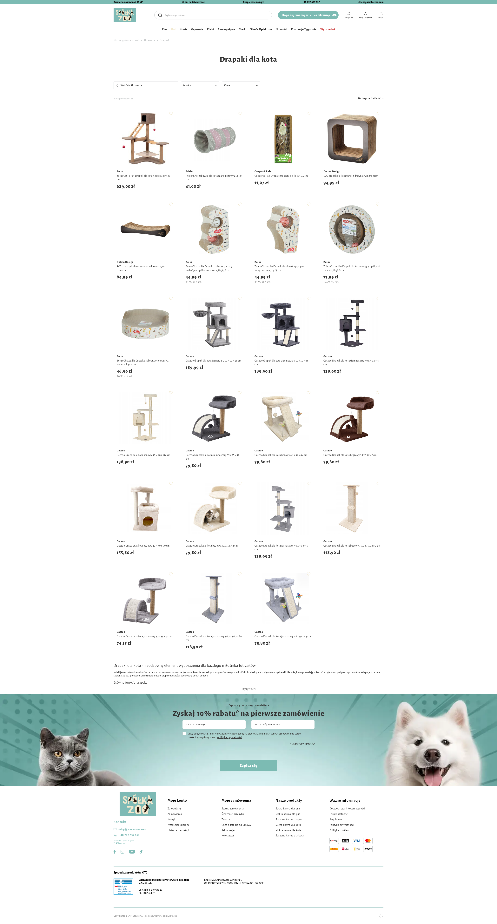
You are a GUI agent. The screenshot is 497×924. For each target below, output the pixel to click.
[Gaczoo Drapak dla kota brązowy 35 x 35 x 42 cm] (351, 418)
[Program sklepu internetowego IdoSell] (381, 916)
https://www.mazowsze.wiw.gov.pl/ (223, 879)
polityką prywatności (229, 737)
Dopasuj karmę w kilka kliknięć (306, 15)
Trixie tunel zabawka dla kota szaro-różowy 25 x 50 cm (214, 178)
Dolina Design (331, 171)
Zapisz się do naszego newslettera (248, 705)
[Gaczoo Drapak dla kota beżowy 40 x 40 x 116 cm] (145, 418)
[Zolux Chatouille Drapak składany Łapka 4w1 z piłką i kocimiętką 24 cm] (283, 230)
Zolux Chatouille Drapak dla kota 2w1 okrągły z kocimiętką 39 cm (143, 362)
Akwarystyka (226, 29)
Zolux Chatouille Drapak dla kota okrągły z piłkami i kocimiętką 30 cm (351, 268)
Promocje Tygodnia (303, 29)
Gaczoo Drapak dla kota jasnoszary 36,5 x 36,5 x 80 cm (214, 638)
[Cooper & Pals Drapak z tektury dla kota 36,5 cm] (283, 139)
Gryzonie (197, 29)
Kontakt (120, 822)
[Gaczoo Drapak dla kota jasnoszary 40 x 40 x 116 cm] (283, 509)
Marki (242, 29)
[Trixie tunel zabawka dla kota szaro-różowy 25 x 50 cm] (214, 139)
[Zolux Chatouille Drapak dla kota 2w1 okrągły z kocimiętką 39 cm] (145, 324)
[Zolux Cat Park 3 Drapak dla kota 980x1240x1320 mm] (145, 139)
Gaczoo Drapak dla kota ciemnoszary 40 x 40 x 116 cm (351, 362)
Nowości (281, 29)
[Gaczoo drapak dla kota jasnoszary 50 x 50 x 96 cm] (214, 324)
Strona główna (122, 40)
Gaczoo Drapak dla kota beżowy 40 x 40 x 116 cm (143, 455)
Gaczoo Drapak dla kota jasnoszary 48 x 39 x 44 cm (283, 636)
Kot (173, 29)
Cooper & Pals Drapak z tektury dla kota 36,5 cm (281, 176)
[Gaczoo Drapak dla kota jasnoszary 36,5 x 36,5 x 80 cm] (214, 599)
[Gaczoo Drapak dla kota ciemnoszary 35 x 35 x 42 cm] (214, 418)
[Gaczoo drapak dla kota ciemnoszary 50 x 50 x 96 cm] (283, 324)
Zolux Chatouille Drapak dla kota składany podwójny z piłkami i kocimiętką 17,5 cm (209, 268)
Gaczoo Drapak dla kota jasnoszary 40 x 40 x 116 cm (281, 547)
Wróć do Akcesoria (131, 85)
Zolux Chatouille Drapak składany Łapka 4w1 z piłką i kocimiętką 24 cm (280, 268)
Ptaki (210, 29)
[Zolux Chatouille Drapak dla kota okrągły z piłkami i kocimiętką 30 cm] (351, 230)
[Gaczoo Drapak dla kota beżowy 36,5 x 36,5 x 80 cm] (351, 509)
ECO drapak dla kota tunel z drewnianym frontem (350, 176)
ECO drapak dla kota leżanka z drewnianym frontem (140, 268)
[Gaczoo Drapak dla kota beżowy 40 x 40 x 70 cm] (145, 509)
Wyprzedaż (327, 29)
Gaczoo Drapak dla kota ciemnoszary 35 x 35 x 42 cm (212, 457)
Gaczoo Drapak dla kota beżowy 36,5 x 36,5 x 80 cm (351, 545)
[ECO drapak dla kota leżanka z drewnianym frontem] (145, 230)
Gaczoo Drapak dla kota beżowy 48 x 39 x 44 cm (281, 455)
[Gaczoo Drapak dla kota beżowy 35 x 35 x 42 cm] (214, 509)
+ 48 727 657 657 (129, 835)
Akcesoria (149, 40)
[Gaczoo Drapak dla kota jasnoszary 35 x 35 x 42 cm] (145, 599)
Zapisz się (248, 765)
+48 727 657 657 (311, 2)
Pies (164, 29)
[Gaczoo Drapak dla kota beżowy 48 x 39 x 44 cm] (283, 418)
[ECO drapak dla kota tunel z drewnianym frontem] (351, 139)
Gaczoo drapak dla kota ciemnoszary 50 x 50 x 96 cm (281, 362)
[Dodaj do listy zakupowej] (171, 113)
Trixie (189, 171)
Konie (183, 29)
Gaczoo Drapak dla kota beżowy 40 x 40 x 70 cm (143, 545)
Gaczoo (190, 356)
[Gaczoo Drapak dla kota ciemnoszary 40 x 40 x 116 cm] (351, 324)
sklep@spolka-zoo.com (370, 2)
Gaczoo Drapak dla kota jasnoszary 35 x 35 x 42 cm (144, 636)
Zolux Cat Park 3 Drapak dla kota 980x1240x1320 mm (143, 178)
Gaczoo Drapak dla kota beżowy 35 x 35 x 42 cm (212, 545)
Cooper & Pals (263, 171)
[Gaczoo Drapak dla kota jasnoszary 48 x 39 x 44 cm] (283, 599)
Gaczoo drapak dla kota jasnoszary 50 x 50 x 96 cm (213, 360)
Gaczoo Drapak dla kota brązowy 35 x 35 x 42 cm (350, 455)
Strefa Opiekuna (261, 29)
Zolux (120, 171)
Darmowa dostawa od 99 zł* (128, 2)
